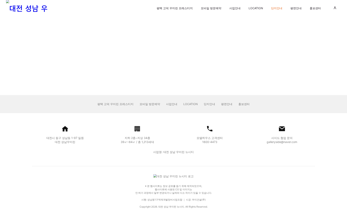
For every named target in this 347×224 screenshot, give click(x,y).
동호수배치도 (137, 31)
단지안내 (276, 8)
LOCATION (256, 8)
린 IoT (240, 31)
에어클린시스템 (214, 31)
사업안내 (235, 8)
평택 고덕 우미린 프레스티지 (175, 8)
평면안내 (296, 8)
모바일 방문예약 (211, 8)
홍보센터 (315, 8)
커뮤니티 (163, 31)
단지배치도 (110, 31)
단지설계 (187, 31)
